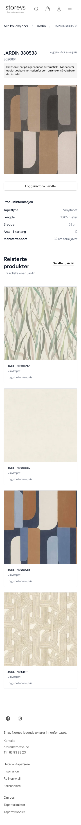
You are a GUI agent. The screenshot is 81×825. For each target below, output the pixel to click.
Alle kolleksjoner (16, 26)
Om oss (9, 797)
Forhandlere (12, 786)
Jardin (41, 26)
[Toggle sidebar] (69, 9)
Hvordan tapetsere (17, 764)
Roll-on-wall (12, 779)
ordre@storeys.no (16, 747)
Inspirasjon (11, 771)
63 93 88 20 (17, 752)
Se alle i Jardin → (63, 265)
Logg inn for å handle (40, 186)
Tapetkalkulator (14, 805)
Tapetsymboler (14, 812)
